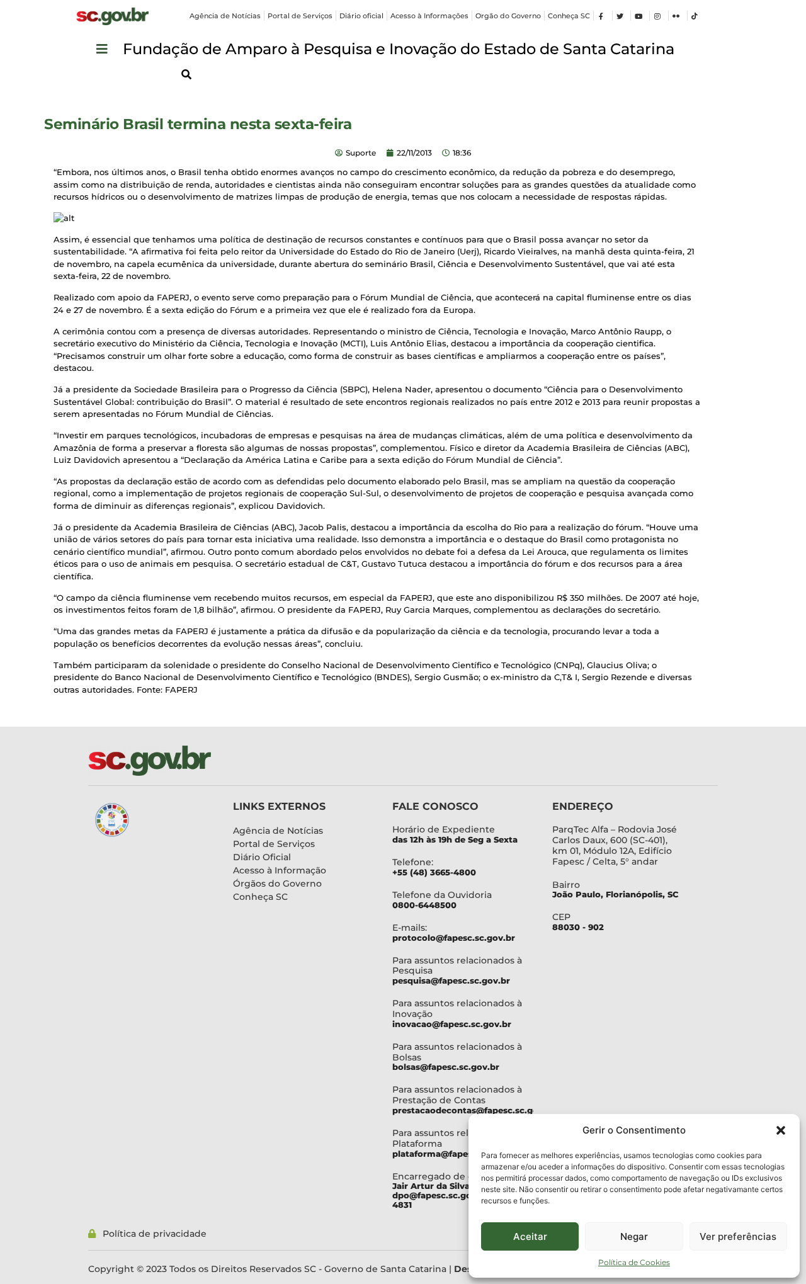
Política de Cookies (634, 1262)
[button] (781, 1130)
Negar (634, 1236)
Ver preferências (738, 1236)
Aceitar (530, 1236)
